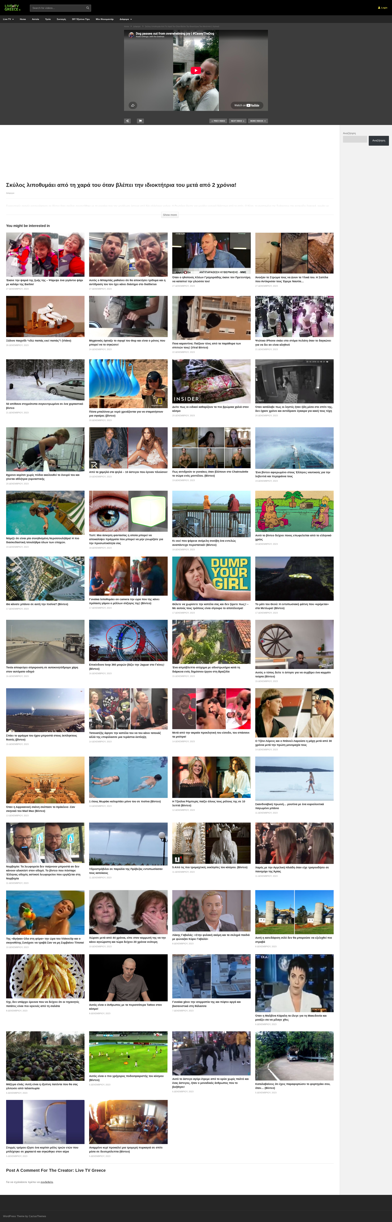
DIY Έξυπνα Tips (81, 19)
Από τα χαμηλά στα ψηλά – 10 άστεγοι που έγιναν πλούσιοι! (128, 472)
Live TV (7, 19)
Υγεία (48, 19)
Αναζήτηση (349, 133)
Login (384, 7)
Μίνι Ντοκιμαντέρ (105, 19)
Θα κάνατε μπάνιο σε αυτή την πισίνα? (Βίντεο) (37, 604)
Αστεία (35, 19)
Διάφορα (125, 19)
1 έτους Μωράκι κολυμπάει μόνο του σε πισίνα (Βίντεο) (125, 801)
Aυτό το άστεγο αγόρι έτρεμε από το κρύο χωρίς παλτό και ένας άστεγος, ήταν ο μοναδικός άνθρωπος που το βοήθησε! (210, 1082)
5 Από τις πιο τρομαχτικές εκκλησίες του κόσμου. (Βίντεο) (209, 867)
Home (23, 19)
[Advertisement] (170, 154)
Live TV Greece (90, 1170)
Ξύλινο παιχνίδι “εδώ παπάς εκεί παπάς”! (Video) (38, 340)
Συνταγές (61, 19)
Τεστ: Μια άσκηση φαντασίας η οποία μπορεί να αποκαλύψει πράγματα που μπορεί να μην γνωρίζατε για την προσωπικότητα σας (126, 539)
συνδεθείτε (47, 1182)
